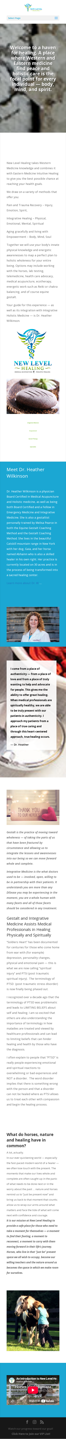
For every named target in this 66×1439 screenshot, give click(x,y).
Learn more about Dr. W (23, 583)
